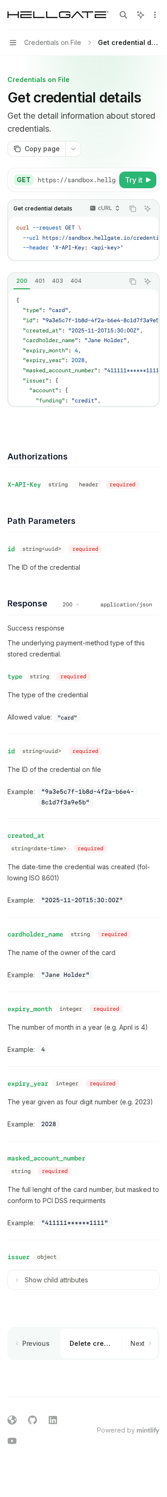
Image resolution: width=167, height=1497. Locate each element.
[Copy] (108, 180)
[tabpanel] (83, 347)
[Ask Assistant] (147, 209)
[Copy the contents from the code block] (133, 209)
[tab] (21, 281)
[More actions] (155, 14)
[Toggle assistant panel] (140, 15)
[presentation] (76, 179)
